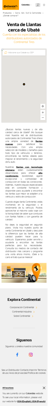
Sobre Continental (22, 316)
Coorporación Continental (22, 307)
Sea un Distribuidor (11, 370)
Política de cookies (37, 373)
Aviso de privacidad (18, 373)
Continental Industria (22, 312)
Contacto (24, 370)
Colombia (26, 5)
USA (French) (38, 401)
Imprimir (33, 370)
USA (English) (24, 401)
